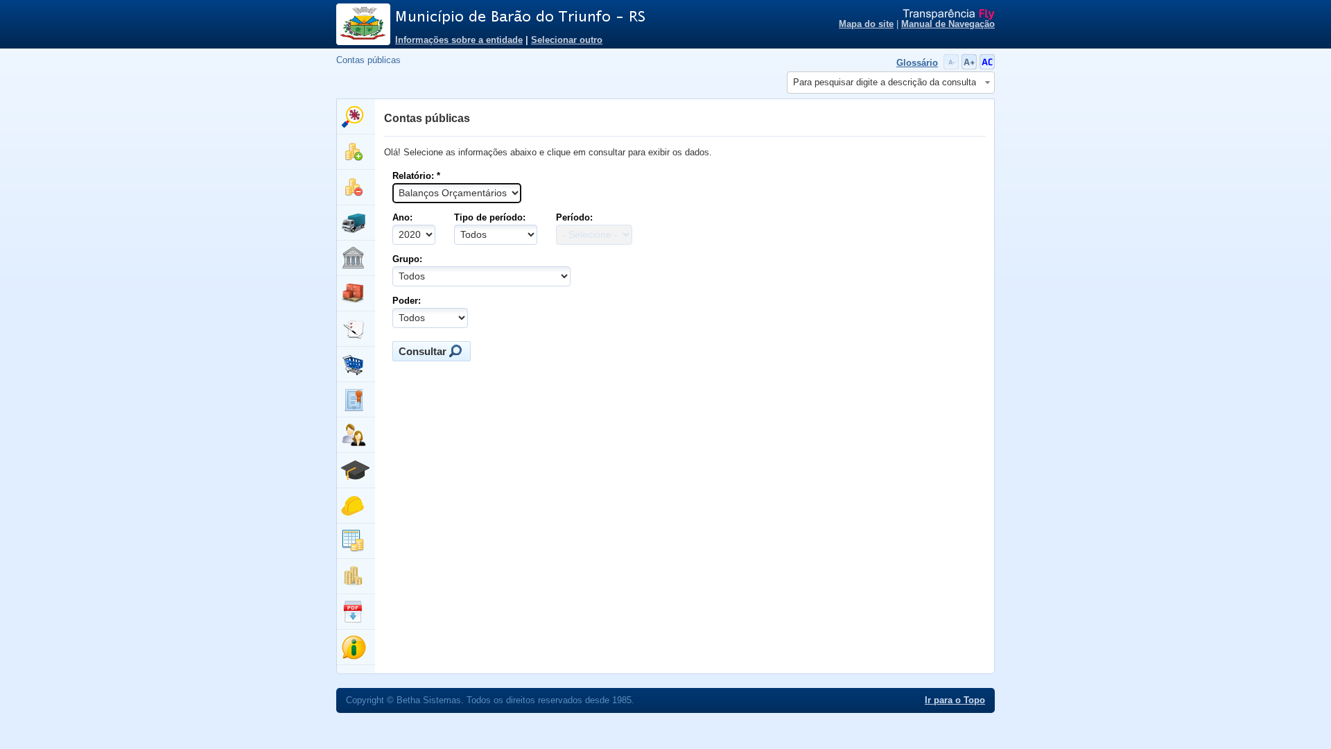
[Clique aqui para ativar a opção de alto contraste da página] (987, 66)
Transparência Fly (949, 14)
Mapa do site (866, 24)
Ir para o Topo (955, 700)
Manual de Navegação (948, 24)
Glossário (917, 63)
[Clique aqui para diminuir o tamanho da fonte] (952, 66)
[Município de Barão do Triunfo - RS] (568, 17)
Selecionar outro (566, 40)
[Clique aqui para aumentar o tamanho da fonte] (971, 66)
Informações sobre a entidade (459, 40)
